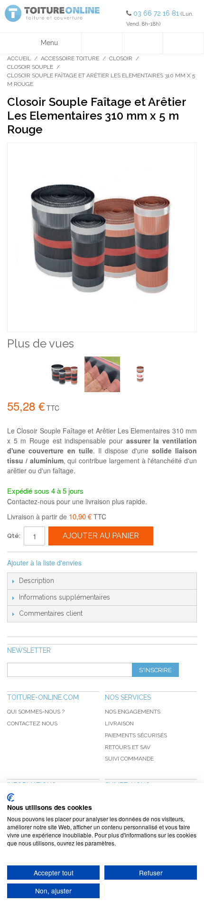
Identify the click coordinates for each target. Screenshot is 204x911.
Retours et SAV (127, 747)
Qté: (13, 535)
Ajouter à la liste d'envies (44, 562)
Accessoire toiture (70, 58)
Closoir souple (30, 67)
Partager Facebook (101, 563)
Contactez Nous (32, 723)
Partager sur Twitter (120, 563)
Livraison (119, 723)
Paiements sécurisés (136, 735)
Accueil (19, 58)
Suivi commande (129, 758)
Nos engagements (132, 711)
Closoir (120, 58)
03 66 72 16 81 (157, 13)
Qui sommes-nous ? (36, 711)
